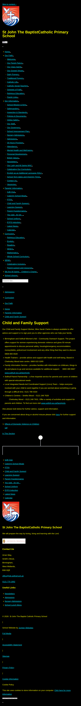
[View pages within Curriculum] (14, 234)
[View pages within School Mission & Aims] (26, 105)
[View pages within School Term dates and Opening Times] (40, 177)
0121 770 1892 (8, 582)
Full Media (6, 633)
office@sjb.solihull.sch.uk (13, 576)
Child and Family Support (15, 317)
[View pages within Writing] (13, 249)
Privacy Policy (8, 668)
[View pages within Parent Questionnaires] (26, 211)
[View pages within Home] (10, 52)
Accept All (4, 698)
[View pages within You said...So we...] (23, 215)
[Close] (2, 702)
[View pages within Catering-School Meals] (26, 196)
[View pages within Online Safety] (19, 120)
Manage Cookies (10, 698)
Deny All (15, 698)
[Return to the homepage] (10, 26)
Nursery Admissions (13, 601)
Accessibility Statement (12, 645)
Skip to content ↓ (9, 4)
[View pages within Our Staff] (15, 124)
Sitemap (5, 656)
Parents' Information (13, 313)
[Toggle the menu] (2, 46)
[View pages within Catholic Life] (18, 82)
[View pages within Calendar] (15, 230)
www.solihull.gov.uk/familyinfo (17, 373)
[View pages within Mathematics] (18, 253)
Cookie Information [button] (10, 679)
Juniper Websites (26, 628)
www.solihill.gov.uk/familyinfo (53, 403)
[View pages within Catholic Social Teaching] (28, 86)
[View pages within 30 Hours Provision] (23, 143)
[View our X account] (3, 611)
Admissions (9, 597)
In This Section (8, 433)
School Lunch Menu (13, 605)
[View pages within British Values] (19, 158)
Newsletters (10, 594)
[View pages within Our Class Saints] (21, 67)
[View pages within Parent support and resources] (32, 268)
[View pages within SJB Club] (15, 192)
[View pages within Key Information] (18, 101)
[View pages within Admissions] (17, 139)
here (58, 414)
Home (7, 309)
